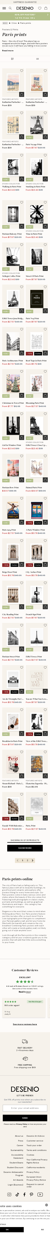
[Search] (10, 8)
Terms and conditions (37, 1150)
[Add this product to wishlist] (21, 70)
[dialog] (25, 1218)
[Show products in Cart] (46, 8)
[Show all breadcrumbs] (5, 23)
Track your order (34, 1145)
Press (20, 1141)
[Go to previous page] (17, 860)
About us (19, 1136)
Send (25, 1118)
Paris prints (25, 23)
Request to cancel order (35, 1185)
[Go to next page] (32, 860)
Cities (14, 23)
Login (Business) (15, 1185)
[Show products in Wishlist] (40, 8)
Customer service (35, 1141)
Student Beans (16, 1163)
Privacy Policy (21, 1124)
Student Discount (15, 1167)
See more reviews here (25, 1024)
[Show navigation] (4, 8)
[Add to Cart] (21, 94)
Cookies (30, 1155)
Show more (25, 848)
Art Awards (18, 1180)
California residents (36, 1167)
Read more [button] (8, 50)
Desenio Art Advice (35, 1136)
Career (20, 1145)
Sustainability (17, 1150)
